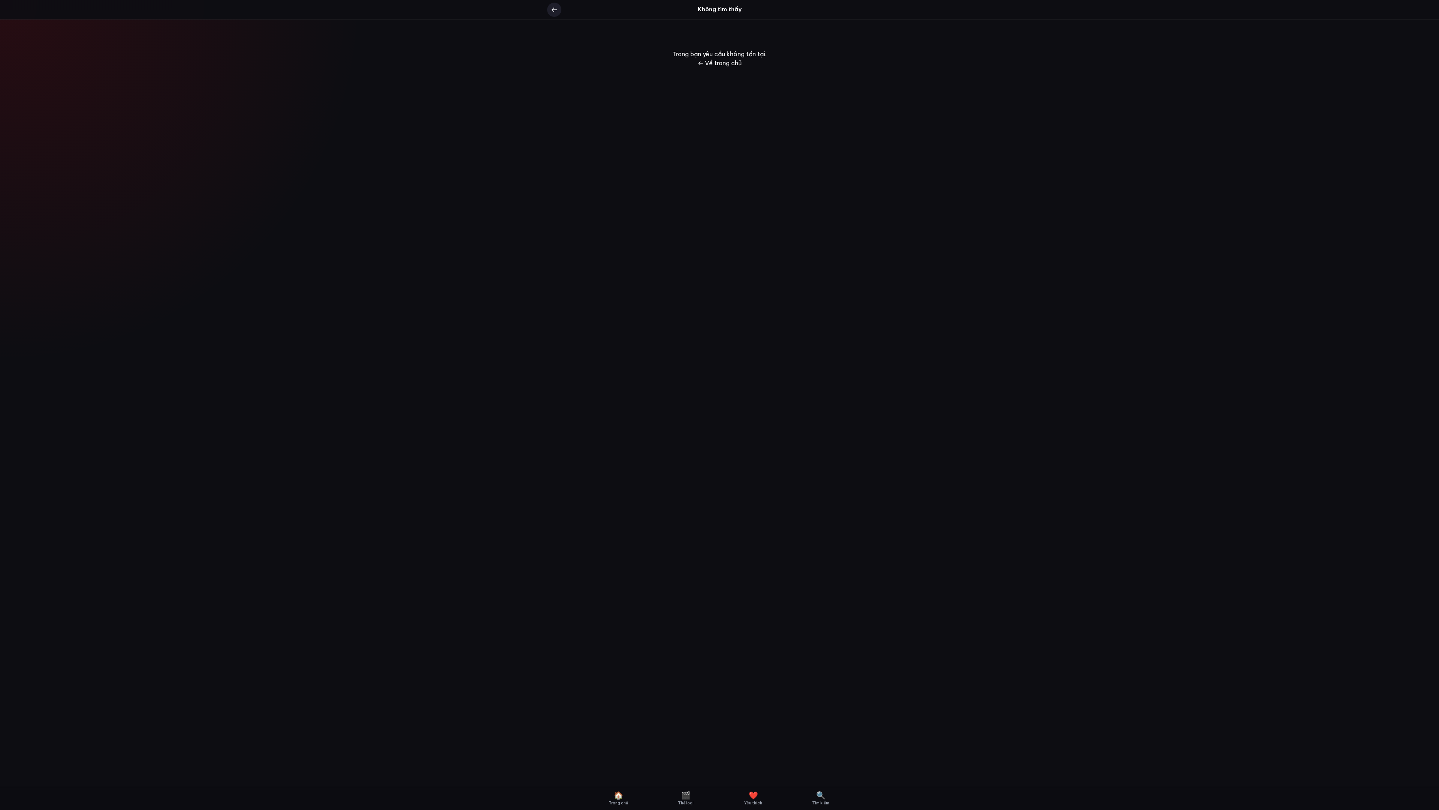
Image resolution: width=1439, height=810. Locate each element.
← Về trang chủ (720, 63)
